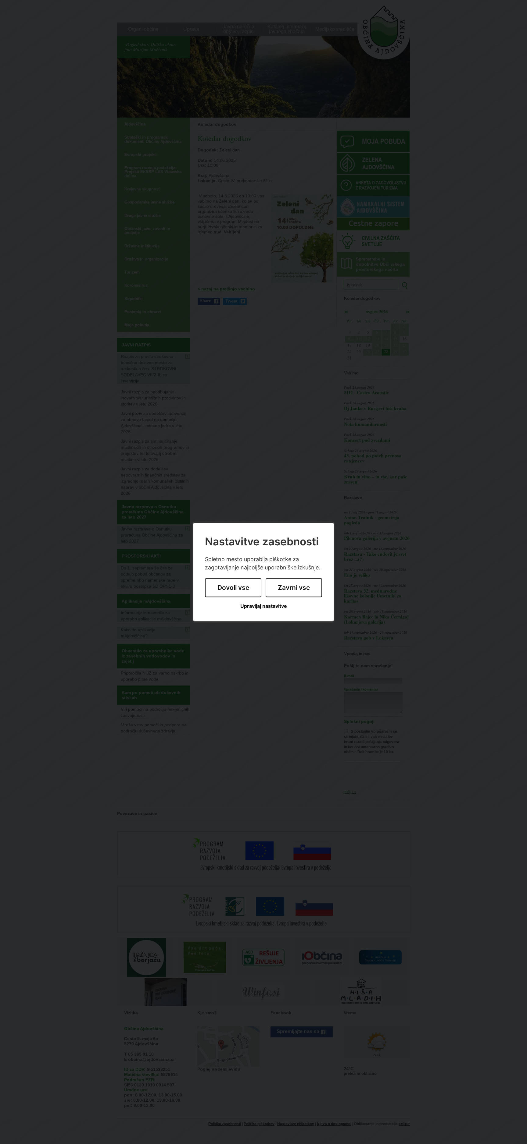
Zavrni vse (294, 588)
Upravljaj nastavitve (263, 606)
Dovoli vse (233, 588)
